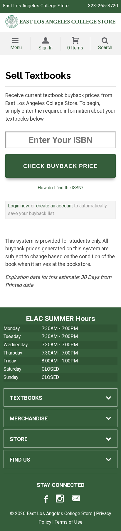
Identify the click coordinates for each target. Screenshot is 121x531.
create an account (54, 206)
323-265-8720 (103, 6)
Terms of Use (69, 522)
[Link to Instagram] (60, 500)
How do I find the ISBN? (60, 187)
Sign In (45, 48)
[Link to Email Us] (75, 500)
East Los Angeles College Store (36, 6)
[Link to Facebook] (45, 500)
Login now (18, 206)
